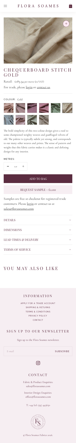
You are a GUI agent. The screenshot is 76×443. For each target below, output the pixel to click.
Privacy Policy (38, 316)
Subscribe (62, 351)
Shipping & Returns (38, 307)
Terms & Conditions (38, 312)
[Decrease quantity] (8, 166)
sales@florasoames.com (19, 209)
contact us (43, 87)
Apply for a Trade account (38, 303)
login (29, 87)
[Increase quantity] (23, 166)
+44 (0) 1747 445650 (39, 405)
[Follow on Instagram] (38, 363)
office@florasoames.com (38, 396)
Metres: (9, 159)
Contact (38, 320)
